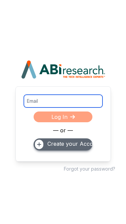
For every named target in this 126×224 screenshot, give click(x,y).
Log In (59, 117)
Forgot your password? (89, 169)
